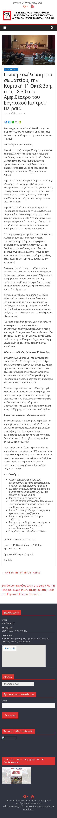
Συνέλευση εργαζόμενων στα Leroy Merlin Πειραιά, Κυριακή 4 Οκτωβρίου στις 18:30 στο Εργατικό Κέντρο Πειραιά (28, 590)
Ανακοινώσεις (11, 69)
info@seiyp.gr (8, 623)
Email (4, 700)
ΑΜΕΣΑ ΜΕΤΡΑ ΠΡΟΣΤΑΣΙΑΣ (21, 572)
